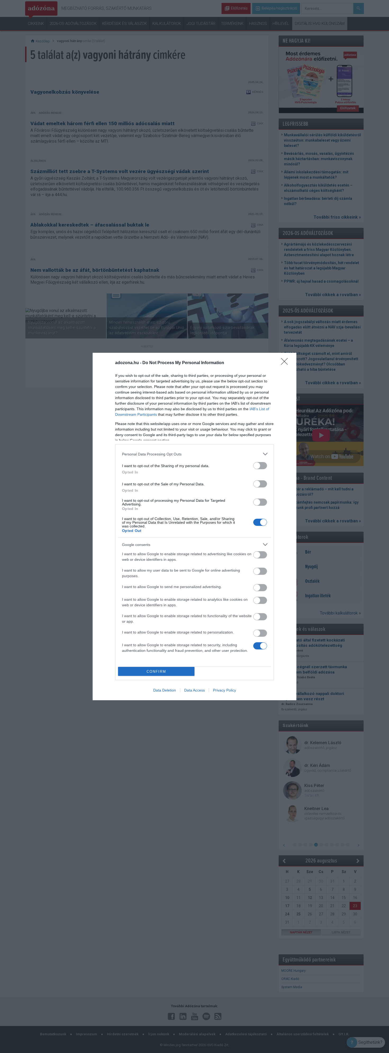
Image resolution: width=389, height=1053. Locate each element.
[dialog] (194, 526)
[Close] (286, 363)
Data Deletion (164, 690)
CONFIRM (156, 672)
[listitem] (194, 454)
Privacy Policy (224, 690)
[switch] (260, 465)
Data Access (194, 690)
